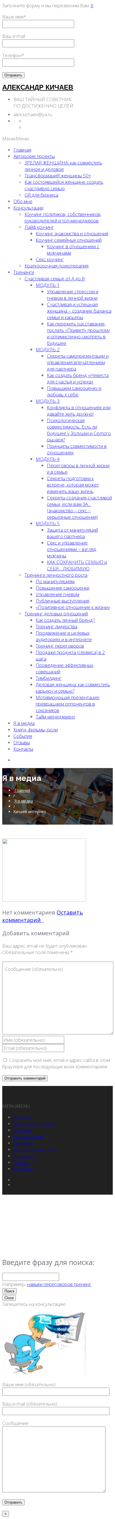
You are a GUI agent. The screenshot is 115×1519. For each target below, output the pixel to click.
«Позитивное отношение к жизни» (73, 607)
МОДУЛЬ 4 (48, 459)
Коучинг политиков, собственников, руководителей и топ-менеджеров (63, 217)
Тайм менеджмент (55, 716)
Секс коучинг (50, 259)
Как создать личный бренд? (65, 620)
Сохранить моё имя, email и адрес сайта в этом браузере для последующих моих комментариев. (56, 1063)
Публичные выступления (62, 600)
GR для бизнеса (41, 195)
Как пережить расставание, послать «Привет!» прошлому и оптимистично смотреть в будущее (78, 333)
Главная (22, 149)
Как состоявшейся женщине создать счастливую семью (64, 185)
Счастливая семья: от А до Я (55, 278)
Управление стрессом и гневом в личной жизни (72, 294)
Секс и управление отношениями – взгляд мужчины (71, 549)
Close (9, 1298)
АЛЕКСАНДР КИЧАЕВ (37, 87)
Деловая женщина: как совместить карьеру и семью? (73, 687)
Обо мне (22, 201)
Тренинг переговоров (60, 646)
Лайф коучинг (39, 227)
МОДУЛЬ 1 (48, 285)
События (22, 736)
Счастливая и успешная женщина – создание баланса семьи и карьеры (79, 310)
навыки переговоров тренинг (59, 1284)
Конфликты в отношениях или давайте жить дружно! (79, 410)
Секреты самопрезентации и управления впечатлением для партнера (78, 362)
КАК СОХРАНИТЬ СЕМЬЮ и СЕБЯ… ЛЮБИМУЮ (77, 565)
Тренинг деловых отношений (56, 613)
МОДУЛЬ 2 (48, 349)
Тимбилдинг (48, 678)
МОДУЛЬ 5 (48, 523)
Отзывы (21, 742)
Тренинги (23, 272)
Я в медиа (24, 723)
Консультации (28, 207)
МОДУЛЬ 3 (48, 401)
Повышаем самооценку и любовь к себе (74, 391)
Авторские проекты (34, 156)
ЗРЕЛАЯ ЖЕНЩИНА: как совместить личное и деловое (63, 165)
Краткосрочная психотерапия (56, 265)
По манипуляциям (55, 581)
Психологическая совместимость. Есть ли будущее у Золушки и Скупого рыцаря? (79, 430)
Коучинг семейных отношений (69, 240)
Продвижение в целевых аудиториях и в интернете (64, 636)
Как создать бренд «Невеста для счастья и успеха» (78, 378)
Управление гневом (57, 594)
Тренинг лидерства (56, 626)
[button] (15, 138)
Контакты (23, 749)
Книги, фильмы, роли (35, 729)
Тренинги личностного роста (56, 575)
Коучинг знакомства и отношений (72, 233)
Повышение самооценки (62, 588)
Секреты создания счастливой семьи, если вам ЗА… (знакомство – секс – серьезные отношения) (79, 507)
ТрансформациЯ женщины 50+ (58, 175)
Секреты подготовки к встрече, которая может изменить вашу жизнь (73, 484)
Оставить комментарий (42, 916)
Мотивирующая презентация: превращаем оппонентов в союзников (68, 703)
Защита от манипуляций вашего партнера (72, 533)
